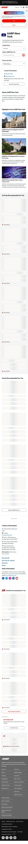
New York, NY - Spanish (8, 560)
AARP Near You (5, 788)
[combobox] (14, 55)
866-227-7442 (9, 73)
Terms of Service (19, 821)
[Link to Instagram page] (10, 578)
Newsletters (17, 775)
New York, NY (5, 558)
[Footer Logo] (14, 759)
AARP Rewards (5, 782)
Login (21, 7)
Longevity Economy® (6, 815)
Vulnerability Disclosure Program (9, 831)
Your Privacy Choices (6, 834)
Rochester (5, 563)
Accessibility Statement (7, 824)
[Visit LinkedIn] (14, 837)
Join (14, 20)
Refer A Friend (17, 778)
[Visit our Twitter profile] (6, 578)
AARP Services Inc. (18, 794)
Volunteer (4, 775)
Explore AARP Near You (8, 52)
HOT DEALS (7, 719)
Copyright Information (7, 829)
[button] (26, 7)
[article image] (14, 127)
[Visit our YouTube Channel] (16, 578)
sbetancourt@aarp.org (14, 573)
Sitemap (3, 821)
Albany (4, 565)
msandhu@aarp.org (11, 575)
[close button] (26, 10)
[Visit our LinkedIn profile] (13, 578)
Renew (14, 25)
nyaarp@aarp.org (9, 76)
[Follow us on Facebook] (3, 578)
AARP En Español (18, 772)
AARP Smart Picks (6, 785)
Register (17, 7)
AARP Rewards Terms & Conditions (9, 826)
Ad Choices (20, 831)
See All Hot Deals (14, 727)
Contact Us (16, 769)
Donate (3, 772)
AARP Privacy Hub (10, 821)
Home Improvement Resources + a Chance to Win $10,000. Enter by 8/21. (10, 2)
